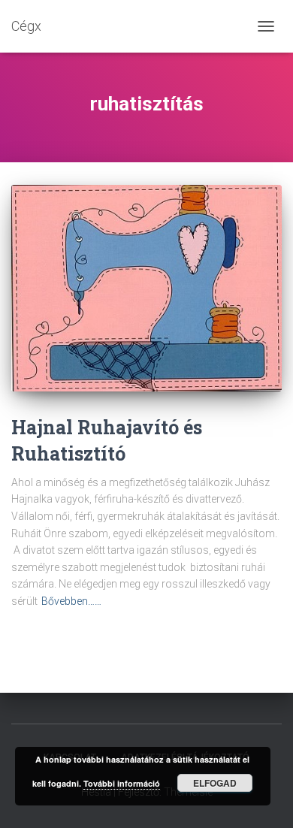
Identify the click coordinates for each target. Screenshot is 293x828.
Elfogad (215, 783)
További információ (121, 783)
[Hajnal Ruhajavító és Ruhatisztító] (146, 288)
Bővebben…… (71, 601)
